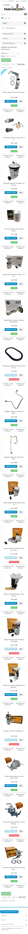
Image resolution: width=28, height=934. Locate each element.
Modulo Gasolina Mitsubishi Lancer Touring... (14, 595)
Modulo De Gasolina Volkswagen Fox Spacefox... (14, 686)
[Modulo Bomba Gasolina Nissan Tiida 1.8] (14, 490)
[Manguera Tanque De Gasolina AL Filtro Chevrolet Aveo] (14, 444)
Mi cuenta (3, 920)
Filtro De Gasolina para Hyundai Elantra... (14, 230)
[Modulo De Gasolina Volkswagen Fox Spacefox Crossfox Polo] (14, 673)
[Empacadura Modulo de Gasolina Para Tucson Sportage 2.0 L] (14, 353)
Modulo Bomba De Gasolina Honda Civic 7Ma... (14, 549)
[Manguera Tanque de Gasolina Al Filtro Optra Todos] (14, 399)
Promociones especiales (9, 43)
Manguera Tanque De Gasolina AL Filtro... (14, 458)
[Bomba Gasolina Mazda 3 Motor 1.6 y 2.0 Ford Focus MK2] (14, 262)
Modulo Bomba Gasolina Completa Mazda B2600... (14, 321)
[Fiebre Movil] (14, 7)
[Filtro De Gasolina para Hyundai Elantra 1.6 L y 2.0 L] (14, 216)
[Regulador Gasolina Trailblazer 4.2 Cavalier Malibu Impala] (14, 718)
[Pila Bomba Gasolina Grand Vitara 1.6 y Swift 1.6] (14, 125)
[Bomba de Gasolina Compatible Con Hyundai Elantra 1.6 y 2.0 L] (14, 171)
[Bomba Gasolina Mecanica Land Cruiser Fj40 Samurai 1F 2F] (14, 764)
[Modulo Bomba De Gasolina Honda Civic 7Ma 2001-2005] (14, 536)
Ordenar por (4, 53)
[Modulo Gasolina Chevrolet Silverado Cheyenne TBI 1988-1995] (14, 80)
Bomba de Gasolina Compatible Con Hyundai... (14, 184)
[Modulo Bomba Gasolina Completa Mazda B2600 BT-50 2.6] (14, 308)
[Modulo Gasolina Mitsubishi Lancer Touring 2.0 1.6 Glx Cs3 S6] (14, 581)
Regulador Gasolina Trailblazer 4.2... (14, 731)
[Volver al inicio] (2, 28)
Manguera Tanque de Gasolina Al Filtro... (14, 412)
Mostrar (3, 56)
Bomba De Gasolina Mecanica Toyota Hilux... (14, 868)
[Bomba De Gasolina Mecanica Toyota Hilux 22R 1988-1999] (14, 855)
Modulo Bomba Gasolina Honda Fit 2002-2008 (14, 640)
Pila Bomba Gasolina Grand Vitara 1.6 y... (14, 138)
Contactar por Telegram (10, 911)
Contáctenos (11, 0)
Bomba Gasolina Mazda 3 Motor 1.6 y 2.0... (14, 275)
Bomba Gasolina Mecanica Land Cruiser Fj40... (14, 777)
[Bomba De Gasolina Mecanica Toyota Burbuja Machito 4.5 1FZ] (14, 809)
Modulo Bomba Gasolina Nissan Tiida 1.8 (14, 503)
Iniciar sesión (23, 0)
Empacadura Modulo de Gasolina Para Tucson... (14, 366)
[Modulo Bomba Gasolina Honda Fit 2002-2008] (14, 627)
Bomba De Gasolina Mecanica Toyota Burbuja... (14, 823)
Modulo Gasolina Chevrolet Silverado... (14, 92)
